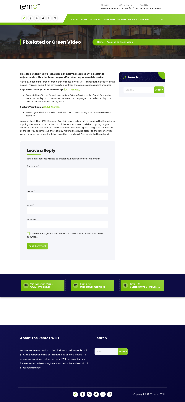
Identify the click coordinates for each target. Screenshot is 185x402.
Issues (120, 19)
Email (30, 205)
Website (31, 219)
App (82, 19)
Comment (33, 166)
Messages (107, 19)
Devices (93, 19)
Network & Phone (137, 19)
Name (31, 191)
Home (74, 19)
